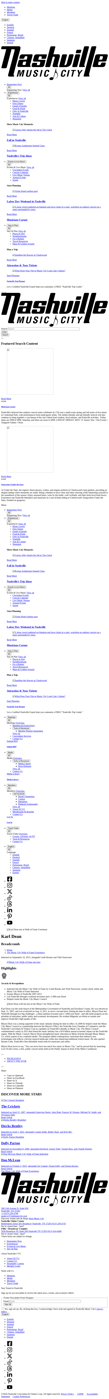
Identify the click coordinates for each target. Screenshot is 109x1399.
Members (12, 785)
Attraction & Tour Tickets (22, 265)
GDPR (80, 1394)
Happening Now (14, 84)
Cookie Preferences (21, 1396)
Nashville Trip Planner (16, 281)
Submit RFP (11, 747)
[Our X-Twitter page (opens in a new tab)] (9, 893)
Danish (10, 42)
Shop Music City (36, 1218)
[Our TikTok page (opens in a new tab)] (9, 900)
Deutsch (10, 27)
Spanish (10, 30)
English (5, 20)
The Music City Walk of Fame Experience (26, 952)
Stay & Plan (13, 225)
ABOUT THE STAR (16, 1061)
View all (26, 90)
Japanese (11, 40)
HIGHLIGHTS (14, 1058)
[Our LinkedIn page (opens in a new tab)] (9, 912)
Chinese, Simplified (15, 37)
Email (6, 1301)
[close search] (2, 338)
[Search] (2, 292)
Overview (20, 723)
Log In (9, 822)
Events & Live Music (16, 162)
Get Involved (19, 794)
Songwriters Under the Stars (12, 484)
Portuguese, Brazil (15, 35)
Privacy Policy (67, 1394)
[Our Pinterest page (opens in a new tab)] (9, 918)
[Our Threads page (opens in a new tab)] (9, 906)
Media (10, 752)
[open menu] (5, 292)
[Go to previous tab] (2, 1054)
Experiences (13, 93)
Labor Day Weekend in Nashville (26, 201)
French (10, 32)
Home (9, 950)
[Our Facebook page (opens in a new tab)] (9, 881)
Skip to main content (10, 2)
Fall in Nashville (16, 140)
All (9, 87)
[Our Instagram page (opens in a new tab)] (9, 887)
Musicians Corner (17, 219)
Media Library (13, 779)
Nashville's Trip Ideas (19, 155)
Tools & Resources (21, 728)
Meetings (11, 717)
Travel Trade (13, 828)
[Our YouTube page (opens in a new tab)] (9, 924)
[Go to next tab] (2, 1066)
